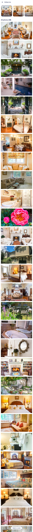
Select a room (17, 528)
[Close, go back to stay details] (2, 2)
